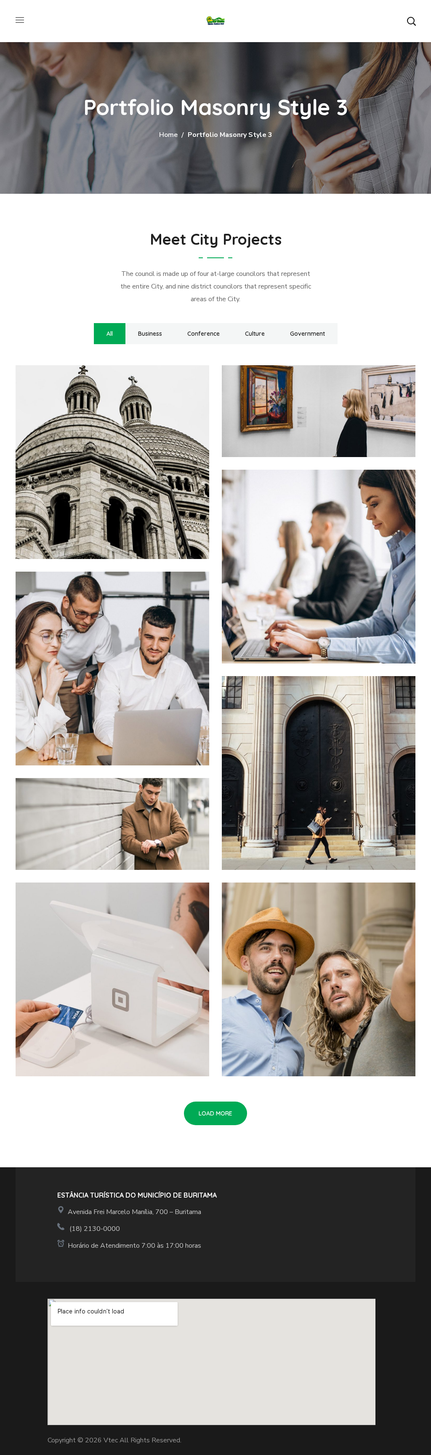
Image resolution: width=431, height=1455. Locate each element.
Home (168, 134)
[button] (411, 21)
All (109, 333)
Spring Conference (88, 829)
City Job (264, 933)
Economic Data (284, 521)
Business (150, 333)
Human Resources (86, 623)
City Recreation (285, 416)
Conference (203, 333)
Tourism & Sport (81, 416)
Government (307, 333)
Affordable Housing (92, 933)
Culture (255, 333)
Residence (269, 727)
